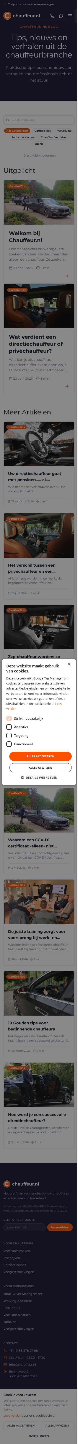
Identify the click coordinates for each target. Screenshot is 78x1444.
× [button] (69, 664)
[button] (39, 777)
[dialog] (39, 722)
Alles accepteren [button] (40, 756)
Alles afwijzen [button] (40, 768)
